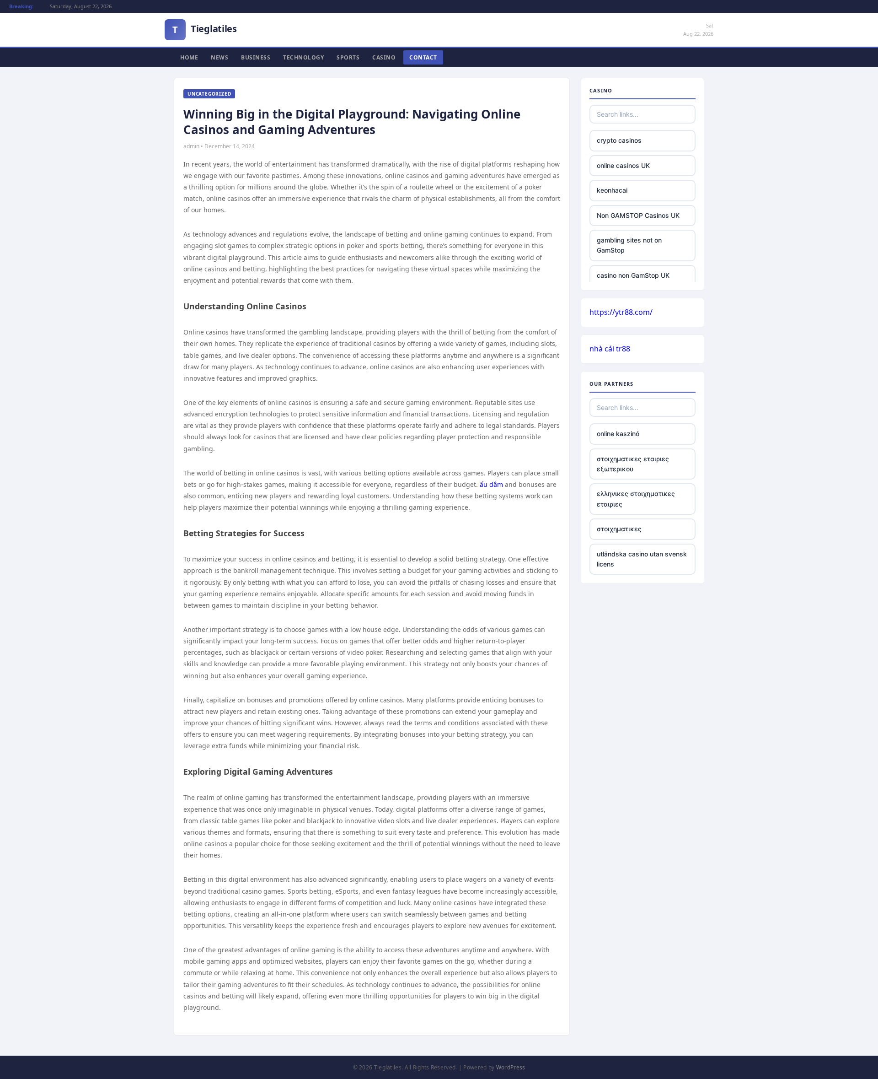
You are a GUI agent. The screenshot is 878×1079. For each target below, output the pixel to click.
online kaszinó (618, 433)
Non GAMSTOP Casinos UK (638, 215)
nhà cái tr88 (609, 349)
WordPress (510, 1067)
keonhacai (612, 190)
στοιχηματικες (619, 529)
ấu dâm (491, 484)
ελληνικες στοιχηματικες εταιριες (636, 498)
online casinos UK (623, 165)
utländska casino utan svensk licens (642, 559)
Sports (348, 57)
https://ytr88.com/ (621, 312)
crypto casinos (619, 140)
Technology (303, 57)
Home (189, 57)
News (219, 57)
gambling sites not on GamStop (629, 245)
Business (255, 57)
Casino (384, 57)
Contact (423, 57)
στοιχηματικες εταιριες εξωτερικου (633, 464)
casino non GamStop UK (633, 275)
